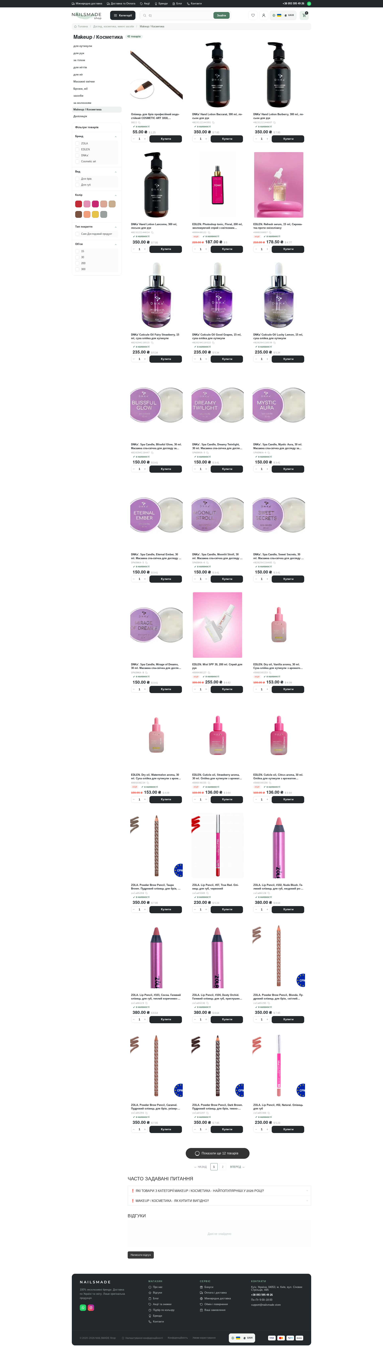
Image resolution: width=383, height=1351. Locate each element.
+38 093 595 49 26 (293, 3)
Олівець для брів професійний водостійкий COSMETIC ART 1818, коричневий (155, 116)
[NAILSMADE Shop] (89, 15)
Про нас (158, 1287)
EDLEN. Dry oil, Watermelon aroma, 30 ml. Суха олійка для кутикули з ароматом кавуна (156, 776)
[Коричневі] (78, 214)
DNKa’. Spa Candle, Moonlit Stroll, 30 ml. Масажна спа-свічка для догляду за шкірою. (217, 556)
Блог (179, 3)
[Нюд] (103, 204)
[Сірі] (103, 214)
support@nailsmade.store (266, 1304)
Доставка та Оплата (123, 3)
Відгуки (157, 1292)
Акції (147, 3)
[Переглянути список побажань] (253, 15)
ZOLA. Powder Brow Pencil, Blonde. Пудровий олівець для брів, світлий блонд (278, 996)
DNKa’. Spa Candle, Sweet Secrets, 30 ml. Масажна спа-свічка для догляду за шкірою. (278, 556)
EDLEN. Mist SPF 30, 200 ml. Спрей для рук (217, 666)
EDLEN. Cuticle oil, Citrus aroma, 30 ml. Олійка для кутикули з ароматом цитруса (278, 776)
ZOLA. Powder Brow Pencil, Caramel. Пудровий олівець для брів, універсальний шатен (154, 1106)
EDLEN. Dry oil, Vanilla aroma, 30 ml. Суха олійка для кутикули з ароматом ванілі (277, 666)
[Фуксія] (95, 204)
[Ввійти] (263, 15)
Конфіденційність (178, 1338)
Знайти (221, 15)
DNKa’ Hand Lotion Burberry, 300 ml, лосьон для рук (278, 116)
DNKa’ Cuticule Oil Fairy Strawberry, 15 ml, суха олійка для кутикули (155, 336)
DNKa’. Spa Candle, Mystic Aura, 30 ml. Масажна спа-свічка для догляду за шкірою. (277, 446)
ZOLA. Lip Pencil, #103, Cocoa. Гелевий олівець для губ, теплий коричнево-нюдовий (156, 996)
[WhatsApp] (309, 4)
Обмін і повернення (216, 1304)
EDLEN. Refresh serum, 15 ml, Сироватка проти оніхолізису (277, 226)
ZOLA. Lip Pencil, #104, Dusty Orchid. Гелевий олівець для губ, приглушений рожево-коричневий (217, 996)
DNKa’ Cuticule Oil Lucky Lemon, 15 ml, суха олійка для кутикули (278, 336)
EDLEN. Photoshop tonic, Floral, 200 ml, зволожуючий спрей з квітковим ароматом (217, 226)
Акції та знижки (162, 1304)
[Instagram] (91, 1307)
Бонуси (208, 1287)
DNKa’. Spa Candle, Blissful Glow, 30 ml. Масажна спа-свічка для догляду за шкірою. (156, 446)
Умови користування (204, 1338)
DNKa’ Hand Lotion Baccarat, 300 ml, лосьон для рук (217, 116)
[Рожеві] (87, 204)
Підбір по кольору (164, 1310)
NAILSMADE (95, 1282)
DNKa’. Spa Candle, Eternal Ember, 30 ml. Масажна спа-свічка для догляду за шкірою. (156, 556)
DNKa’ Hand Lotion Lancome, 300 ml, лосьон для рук (154, 226)
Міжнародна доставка (89, 3)
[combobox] (179, 15)
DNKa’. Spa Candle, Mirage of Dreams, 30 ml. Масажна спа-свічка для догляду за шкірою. (156, 666)
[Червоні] (78, 204)
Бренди (163, 3)
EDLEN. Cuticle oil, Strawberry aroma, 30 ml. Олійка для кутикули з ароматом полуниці (217, 776)
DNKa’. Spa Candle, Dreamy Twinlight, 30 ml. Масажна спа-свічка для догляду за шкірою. (217, 446)
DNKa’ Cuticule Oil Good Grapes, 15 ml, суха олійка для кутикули (216, 336)
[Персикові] (87, 214)
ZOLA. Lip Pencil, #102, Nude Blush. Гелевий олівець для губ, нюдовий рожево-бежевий (278, 886)
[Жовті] (95, 214)
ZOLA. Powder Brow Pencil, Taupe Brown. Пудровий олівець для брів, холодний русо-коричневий (156, 886)
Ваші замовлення (214, 1310)
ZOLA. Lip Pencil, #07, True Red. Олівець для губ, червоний (215, 886)
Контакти (196, 3)
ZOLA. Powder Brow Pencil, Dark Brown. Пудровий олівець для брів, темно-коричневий (217, 1106)
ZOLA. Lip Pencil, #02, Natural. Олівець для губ (278, 1106)
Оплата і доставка (215, 1292)
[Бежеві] (112, 204)
